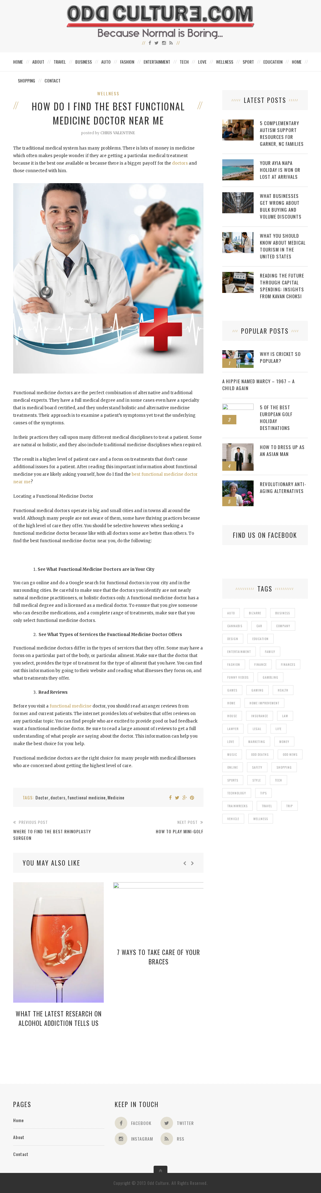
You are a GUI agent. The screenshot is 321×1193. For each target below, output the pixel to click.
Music (232, 754)
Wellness (224, 61)
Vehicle (233, 818)
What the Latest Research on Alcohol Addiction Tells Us (59, 1018)
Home (18, 61)
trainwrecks (237, 805)
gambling (270, 677)
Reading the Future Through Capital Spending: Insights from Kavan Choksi (282, 286)
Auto (106, 61)
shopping (284, 767)
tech (278, 780)
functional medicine (71, 706)
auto (231, 613)
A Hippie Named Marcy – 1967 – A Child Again (258, 384)
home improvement (264, 703)
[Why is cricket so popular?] (238, 353)
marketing (256, 741)
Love (202, 61)
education (260, 638)
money (284, 741)
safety (257, 767)
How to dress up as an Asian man (282, 450)
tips (263, 793)
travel (267, 805)
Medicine (116, 797)
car (259, 625)
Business (83, 61)
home (231, 703)
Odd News (290, 754)
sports (232, 780)
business (282, 613)
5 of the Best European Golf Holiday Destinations (276, 417)
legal (257, 728)
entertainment (239, 651)
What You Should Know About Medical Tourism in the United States (283, 246)
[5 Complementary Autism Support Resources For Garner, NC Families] (238, 122)
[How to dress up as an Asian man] (238, 446)
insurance (259, 715)
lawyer (233, 728)
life (279, 728)
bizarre (255, 613)
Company (283, 625)
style (256, 780)
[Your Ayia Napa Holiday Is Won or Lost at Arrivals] (238, 162)
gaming (257, 690)
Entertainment (157, 61)
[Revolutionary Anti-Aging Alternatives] (238, 483)
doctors (180, 163)
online (232, 767)
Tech (184, 61)
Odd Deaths (260, 754)
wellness (260, 818)
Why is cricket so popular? (280, 357)
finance (260, 664)
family (270, 651)
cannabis (234, 625)
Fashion (127, 61)
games (232, 690)
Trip (289, 805)
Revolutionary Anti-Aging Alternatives (283, 487)
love (230, 741)
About (38, 61)
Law (285, 715)
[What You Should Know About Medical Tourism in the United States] (238, 235)
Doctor (42, 797)
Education (272, 61)
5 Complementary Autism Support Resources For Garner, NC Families (282, 133)
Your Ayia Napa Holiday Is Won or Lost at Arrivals (280, 169)
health (283, 690)
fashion (233, 664)
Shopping (26, 80)
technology (236, 793)
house (232, 715)
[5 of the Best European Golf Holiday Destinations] (238, 407)
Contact (53, 80)
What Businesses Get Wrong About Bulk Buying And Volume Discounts (281, 206)
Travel (60, 61)
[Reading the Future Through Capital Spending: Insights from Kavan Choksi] (238, 275)
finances (288, 664)
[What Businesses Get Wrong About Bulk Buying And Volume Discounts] (238, 195)
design (232, 638)
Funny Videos (238, 677)
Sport (248, 61)
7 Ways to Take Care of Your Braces (158, 956)
